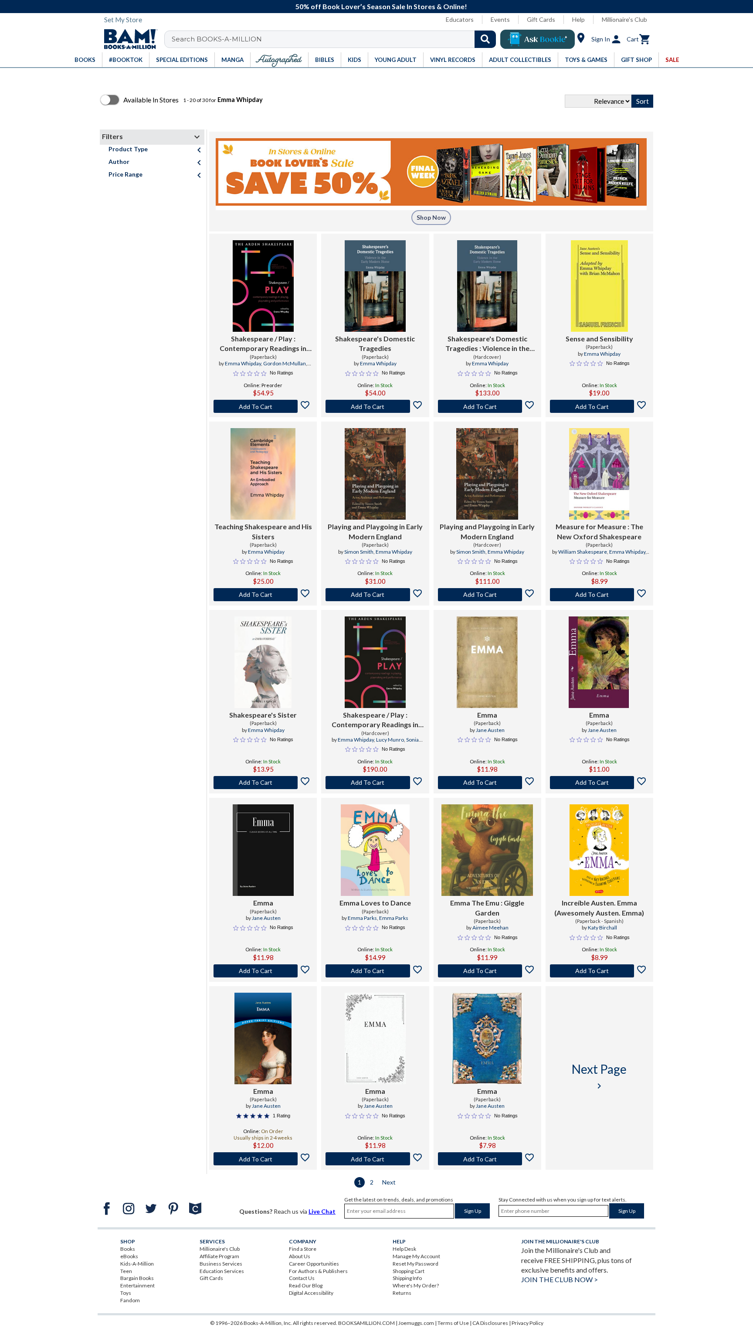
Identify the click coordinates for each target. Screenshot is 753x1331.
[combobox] (336, 39)
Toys (125, 1293)
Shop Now (431, 217)
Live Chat (322, 1211)
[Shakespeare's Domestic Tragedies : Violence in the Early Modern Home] (487, 286)
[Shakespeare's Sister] (263, 662)
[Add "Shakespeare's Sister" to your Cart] (263, 782)
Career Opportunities (314, 1263)
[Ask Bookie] (537, 39)
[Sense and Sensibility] (599, 286)
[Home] (128, 39)
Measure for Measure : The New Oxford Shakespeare (599, 531)
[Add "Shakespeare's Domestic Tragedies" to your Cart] (375, 406)
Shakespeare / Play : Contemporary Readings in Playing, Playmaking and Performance (263, 344)
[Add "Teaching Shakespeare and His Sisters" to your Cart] (263, 594)
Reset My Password (415, 1263)
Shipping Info (407, 1278)
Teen (126, 1271)
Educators (460, 19)
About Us (299, 1256)
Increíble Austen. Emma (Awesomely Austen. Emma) (599, 907)
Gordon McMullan (284, 363)
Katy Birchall (602, 927)
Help (578, 19)
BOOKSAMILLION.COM (366, 1323)
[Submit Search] (485, 39)
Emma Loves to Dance (375, 903)
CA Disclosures (490, 1323)
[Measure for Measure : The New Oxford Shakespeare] (599, 474)
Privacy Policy (527, 1323)
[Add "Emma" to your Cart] (487, 782)
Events (500, 19)
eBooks (129, 1256)
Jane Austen (490, 730)
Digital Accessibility (311, 1293)
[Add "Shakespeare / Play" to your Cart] (263, 406)
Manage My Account (416, 1256)
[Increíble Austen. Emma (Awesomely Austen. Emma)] (599, 850)
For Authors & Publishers (318, 1271)
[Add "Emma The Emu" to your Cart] (487, 970)
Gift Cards (541, 19)
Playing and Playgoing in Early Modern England (375, 531)
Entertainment (137, 1285)
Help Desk (404, 1249)
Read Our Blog (305, 1285)
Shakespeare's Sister (263, 715)
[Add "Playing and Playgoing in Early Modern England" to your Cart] (375, 594)
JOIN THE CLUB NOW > (559, 1279)
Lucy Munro (390, 739)
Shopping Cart (408, 1271)
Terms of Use (453, 1323)
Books (127, 1249)
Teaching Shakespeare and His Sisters (263, 531)
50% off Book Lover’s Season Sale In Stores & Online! (381, 6)
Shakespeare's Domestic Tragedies (375, 343)
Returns (402, 1293)
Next (389, 1182)
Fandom (130, 1300)
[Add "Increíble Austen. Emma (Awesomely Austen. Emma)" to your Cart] (599, 970)
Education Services (222, 1271)
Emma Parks (362, 918)
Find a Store (302, 1249)
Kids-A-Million (137, 1263)
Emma (487, 715)
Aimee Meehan (490, 927)
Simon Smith (358, 551)
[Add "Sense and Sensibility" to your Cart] (599, 406)
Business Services (221, 1263)
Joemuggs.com (416, 1323)
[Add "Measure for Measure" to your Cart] (599, 594)
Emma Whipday (243, 363)
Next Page (599, 1076)
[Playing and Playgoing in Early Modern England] (375, 474)
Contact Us (302, 1278)
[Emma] (487, 662)
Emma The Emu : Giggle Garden (487, 907)
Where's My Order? (416, 1285)
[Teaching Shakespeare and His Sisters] (263, 474)
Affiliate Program (219, 1256)
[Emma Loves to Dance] (375, 850)
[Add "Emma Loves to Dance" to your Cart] (375, 970)
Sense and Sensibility (599, 338)
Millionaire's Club (624, 19)
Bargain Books (137, 1278)
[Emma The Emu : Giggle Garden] (487, 850)
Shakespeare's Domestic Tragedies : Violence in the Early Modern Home (487, 344)
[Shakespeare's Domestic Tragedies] (375, 286)
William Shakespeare (582, 551)
